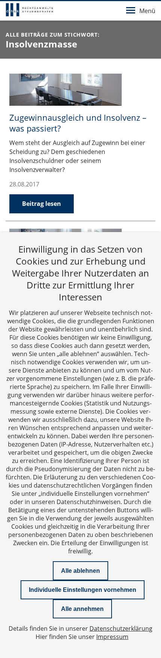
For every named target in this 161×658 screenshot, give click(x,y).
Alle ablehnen (80, 571)
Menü (147, 11)
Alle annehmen (82, 609)
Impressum (112, 637)
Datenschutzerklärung (120, 628)
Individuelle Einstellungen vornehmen (82, 590)
